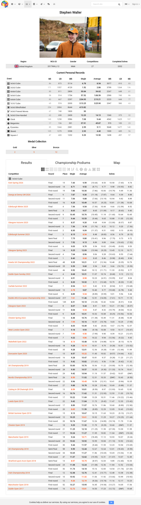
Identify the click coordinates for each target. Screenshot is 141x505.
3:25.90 (97, 103)
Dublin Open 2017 (16, 489)
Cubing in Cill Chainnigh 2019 (20, 389)
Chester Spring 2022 (17, 318)
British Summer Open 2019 (19, 413)
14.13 (98, 115)
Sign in (135, 4)
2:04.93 (82, 99)
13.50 (98, 135)
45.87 (98, 123)
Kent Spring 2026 (15, 183)
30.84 (83, 91)
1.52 (84, 87)
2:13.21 (97, 99)
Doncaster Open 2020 (17, 354)
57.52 (83, 95)
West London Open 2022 (18, 330)
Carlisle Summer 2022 (17, 286)
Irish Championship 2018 (19, 473)
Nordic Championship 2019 (20, 377)
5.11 (99, 127)
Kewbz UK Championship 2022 (21, 262)
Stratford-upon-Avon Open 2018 (22, 461)
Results (26, 163)
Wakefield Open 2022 (17, 342)
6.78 (84, 83)
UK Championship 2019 (18, 365)
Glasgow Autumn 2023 (18, 222)
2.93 (84, 131)
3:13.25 (82, 103)
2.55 (84, 127)
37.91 (83, 123)
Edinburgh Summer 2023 (19, 234)
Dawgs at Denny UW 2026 (19, 195)
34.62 (98, 91)
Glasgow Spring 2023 (17, 250)
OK (111, 502)
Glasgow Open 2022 (17, 306)
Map (117, 163)
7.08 (84, 119)
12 (56, 152)
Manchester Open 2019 (18, 437)
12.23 (83, 115)
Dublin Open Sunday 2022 (19, 274)
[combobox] (107, 4)
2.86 (99, 87)
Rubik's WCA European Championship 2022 (26, 298)
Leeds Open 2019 (15, 401)
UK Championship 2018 (18, 449)
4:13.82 (82, 107)
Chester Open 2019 (16, 425)
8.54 (99, 83)
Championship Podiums (72, 163)
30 (85, 111)
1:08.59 (97, 95)
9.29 (84, 135)
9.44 (99, 119)
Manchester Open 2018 (18, 485)
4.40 (99, 131)
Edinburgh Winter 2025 (18, 207)
